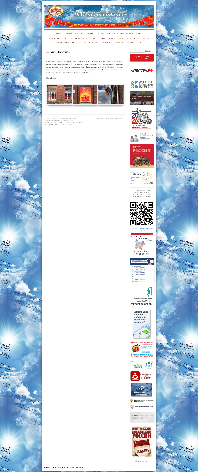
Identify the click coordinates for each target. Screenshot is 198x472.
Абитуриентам (81, 38)
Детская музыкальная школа (103, 38)
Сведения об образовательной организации (84, 33)
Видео (60, 43)
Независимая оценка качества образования (103, 43)
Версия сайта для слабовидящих (142, 57)
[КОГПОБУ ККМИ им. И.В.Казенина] (99, 17)
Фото (67, 43)
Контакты (76, 43)
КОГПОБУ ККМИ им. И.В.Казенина (63, 467)
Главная (58, 33)
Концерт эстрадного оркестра (110, 118)
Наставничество (133, 43)
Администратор (53, 55)
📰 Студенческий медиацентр (120, 33)
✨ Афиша (123, 38)
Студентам (147, 38)
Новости (140, 33)
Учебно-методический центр (59, 38)
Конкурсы (134, 38)
